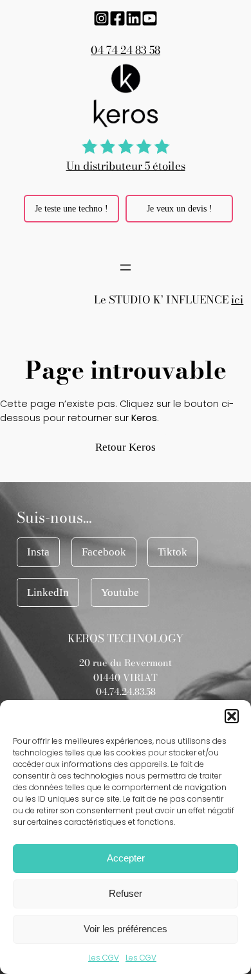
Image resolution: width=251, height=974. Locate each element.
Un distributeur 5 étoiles (125, 166)
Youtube (120, 592)
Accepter (126, 857)
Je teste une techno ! (71, 208)
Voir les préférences (125, 928)
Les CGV (103, 957)
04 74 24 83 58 (125, 50)
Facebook (104, 552)
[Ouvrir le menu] (125, 267)
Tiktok (172, 552)
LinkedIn (48, 592)
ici (237, 299)
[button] (231, 716)
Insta (38, 552)
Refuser (125, 893)
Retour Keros (125, 447)
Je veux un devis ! (179, 208)
